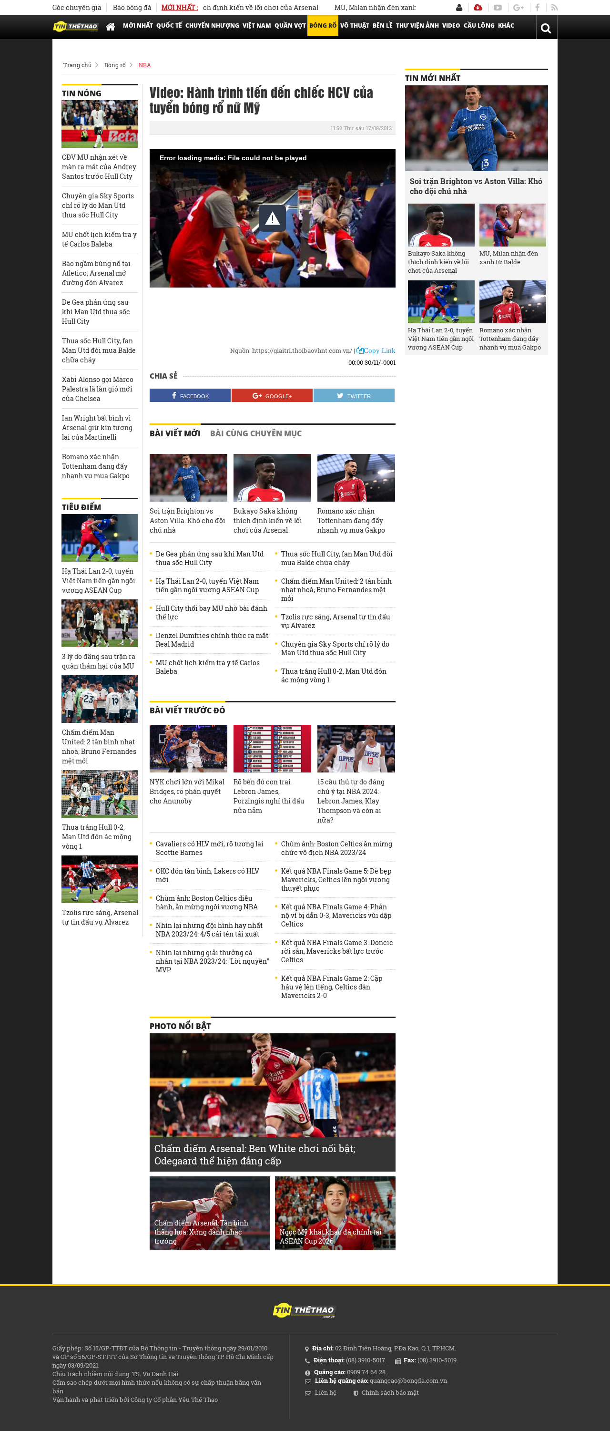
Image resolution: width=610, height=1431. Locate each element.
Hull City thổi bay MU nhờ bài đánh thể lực (211, 612)
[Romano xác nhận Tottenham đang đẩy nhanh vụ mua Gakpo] (356, 478)
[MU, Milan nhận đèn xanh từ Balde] (512, 225)
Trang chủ (77, 65)
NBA (145, 65)
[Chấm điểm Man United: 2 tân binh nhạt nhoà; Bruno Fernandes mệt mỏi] (99, 699)
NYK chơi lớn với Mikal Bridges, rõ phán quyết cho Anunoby (187, 791)
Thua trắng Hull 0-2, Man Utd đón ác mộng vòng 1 (333, 675)
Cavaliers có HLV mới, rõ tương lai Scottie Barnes (210, 848)
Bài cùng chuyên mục (256, 433)
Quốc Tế (169, 25)
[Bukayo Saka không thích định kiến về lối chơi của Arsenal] (272, 478)
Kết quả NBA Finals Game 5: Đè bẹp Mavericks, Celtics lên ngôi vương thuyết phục (336, 880)
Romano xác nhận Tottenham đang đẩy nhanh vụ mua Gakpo (351, 520)
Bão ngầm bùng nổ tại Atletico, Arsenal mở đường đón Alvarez (96, 273)
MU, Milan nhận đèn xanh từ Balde (368, 7)
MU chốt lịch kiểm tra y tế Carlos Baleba (208, 667)
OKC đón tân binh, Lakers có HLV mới (207, 875)
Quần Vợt (290, 25)
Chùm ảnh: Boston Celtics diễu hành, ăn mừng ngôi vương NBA (207, 902)
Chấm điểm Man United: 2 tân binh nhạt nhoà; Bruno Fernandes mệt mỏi (336, 590)
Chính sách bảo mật (390, 1392)
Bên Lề (383, 25)
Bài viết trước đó (187, 710)
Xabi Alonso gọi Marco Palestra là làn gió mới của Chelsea (97, 389)
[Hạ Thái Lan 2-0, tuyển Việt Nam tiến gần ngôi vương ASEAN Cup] (99, 538)
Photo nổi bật (180, 1026)
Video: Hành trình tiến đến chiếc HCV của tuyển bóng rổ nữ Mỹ (261, 99)
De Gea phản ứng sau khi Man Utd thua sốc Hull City (210, 558)
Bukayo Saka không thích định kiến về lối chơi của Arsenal (268, 520)
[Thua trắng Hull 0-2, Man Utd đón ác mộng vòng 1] (99, 794)
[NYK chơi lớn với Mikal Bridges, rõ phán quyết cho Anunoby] (188, 748)
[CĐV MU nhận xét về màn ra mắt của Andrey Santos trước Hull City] (99, 124)
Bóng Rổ (323, 25)
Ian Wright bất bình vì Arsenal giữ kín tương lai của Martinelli (97, 427)
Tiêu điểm (81, 507)
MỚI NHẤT (138, 25)
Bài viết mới (175, 433)
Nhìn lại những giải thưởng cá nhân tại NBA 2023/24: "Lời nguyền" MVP (212, 961)
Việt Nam (257, 25)
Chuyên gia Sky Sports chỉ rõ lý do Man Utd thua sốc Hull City (335, 648)
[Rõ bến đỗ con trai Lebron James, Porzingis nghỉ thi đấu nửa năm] (272, 748)
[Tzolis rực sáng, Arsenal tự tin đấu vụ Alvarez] (99, 879)
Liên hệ (325, 1392)
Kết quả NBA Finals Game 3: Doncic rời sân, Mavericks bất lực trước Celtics (337, 951)
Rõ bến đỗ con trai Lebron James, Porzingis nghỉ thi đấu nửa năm (269, 796)
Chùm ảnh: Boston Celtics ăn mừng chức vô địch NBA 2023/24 (336, 848)
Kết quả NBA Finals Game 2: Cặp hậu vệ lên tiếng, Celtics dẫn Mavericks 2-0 (331, 987)
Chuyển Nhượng (212, 25)
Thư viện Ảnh (417, 25)
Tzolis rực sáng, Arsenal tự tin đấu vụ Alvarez (335, 621)
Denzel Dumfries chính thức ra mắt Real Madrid (212, 640)
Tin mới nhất (432, 78)
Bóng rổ (115, 65)
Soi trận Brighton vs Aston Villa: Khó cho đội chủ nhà (187, 520)
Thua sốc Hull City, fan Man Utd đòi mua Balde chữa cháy (337, 558)
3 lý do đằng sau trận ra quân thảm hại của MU (98, 661)
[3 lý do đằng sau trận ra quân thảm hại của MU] (99, 623)
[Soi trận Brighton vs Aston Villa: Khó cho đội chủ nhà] (188, 478)
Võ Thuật (354, 25)
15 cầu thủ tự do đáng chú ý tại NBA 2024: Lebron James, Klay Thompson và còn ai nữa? (351, 800)
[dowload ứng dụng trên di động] (478, 7)
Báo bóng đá (132, 7)
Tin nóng (82, 93)
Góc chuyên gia (77, 7)
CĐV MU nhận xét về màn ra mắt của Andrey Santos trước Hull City (99, 167)
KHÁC (506, 25)
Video (451, 25)
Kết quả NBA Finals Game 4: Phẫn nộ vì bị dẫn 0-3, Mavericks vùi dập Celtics (336, 915)
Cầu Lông (479, 25)
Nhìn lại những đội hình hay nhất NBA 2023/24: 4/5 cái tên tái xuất (209, 929)
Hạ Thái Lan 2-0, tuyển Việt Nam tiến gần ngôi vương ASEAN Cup (207, 585)
